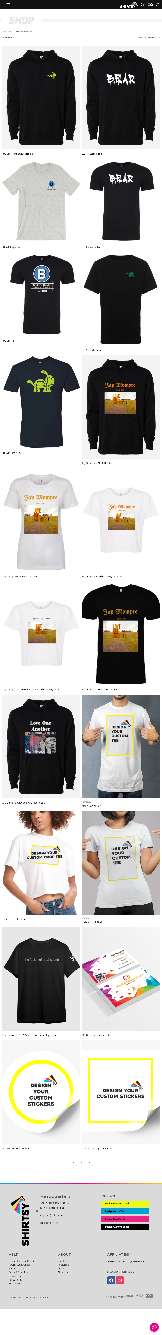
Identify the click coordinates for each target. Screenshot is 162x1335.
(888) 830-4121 (49, 1223)
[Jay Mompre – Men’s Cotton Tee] (121, 633)
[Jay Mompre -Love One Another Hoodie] (41, 746)
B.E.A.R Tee (8, 340)
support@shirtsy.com (52, 1215)
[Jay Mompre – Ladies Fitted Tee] (41, 520)
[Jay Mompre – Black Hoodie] (121, 407)
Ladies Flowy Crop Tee (14, 919)
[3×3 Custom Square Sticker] (121, 1092)
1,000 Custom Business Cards (98, 1035)
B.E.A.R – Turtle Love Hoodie (17, 153)
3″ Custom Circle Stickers (16, 1148)
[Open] (8, 5)
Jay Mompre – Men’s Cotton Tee (99, 689)
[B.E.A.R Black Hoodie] (121, 97)
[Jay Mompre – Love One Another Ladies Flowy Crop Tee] (41, 633)
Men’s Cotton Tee (91, 805)
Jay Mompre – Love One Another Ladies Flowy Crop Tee (32, 689)
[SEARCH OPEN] (142, 4)
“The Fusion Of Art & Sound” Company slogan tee (29, 1035)
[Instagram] (120, 1280)
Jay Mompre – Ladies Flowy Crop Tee (102, 576)
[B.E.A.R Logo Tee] (41, 201)
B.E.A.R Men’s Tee (91, 247)
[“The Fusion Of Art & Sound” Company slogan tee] (41, 979)
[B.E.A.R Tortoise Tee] (121, 299)
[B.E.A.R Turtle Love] (41, 401)
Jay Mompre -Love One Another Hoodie (23, 802)
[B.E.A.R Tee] (41, 294)
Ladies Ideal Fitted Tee (94, 922)
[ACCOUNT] (158, 4)
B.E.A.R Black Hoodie (93, 153)
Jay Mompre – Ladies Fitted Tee (19, 576)
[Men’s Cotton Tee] (121, 746)
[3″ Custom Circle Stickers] (41, 1092)
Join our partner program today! (126, 1261)
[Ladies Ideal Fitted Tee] (121, 863)
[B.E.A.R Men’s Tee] (121, 201)
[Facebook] (111, 1280)
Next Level (86, 802)
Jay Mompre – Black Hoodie (97, 463)
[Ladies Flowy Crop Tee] (41, 863)
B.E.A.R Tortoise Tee (92, 350)
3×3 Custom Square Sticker (97, 1148)
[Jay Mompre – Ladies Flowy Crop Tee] (121, 520)
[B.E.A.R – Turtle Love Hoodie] (41, 97)
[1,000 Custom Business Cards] (121, 979)
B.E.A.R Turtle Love (12, 452)
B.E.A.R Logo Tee (11, 247)
